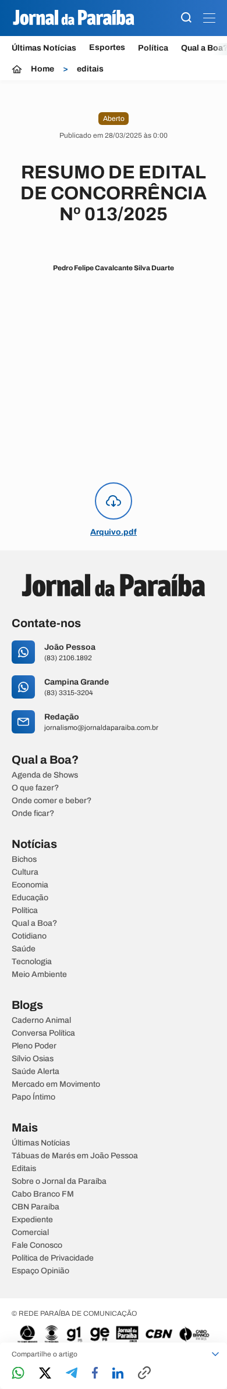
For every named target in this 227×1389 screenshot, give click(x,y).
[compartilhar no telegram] (71, 1373)
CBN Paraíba (35, 1207)
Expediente (32, 1220)
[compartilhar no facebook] (95, 1373)
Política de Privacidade (53, 1258)
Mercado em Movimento (56, 1084)
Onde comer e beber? (51, 801)
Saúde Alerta (35, 1072)
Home (42, 69)
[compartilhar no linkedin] (117, 1373)
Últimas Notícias (44, 48)
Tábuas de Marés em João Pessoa (75, 1156)
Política (153, 48)
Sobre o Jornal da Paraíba (59, 1181)
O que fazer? (35, 788)
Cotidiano (29, 936)
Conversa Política (43, 1033)
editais (90, 69)
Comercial (30, 1233)
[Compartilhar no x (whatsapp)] (45, 1373)
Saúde (24, 949)
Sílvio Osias (33, 1059)
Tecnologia (32, 962)
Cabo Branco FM (43, 1194)
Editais (24, 1169)
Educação (30, 898)
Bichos (24, 859)
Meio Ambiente (39, 975)
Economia (30, 885)
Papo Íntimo (33, 1097)
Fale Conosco (37, 1245)
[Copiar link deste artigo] (144, 1373)
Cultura (25, 872)
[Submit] (186, 18)
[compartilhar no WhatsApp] (18, 1373)
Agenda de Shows (45, 775)
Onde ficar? (33, 814)
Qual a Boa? (34, 923)
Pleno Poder (34, 1046)
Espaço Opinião (40, 1271)
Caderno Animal (41, 1020)
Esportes (107, 48)
